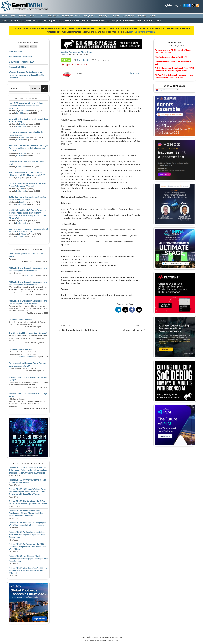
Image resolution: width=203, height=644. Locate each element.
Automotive (129, 21)
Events (158, 21)
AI (108, 21)
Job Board (128, 15)
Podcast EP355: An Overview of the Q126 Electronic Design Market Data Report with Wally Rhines (27, 546)
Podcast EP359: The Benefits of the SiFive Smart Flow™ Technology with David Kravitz (28, 502)
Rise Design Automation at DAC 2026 (171, 57)
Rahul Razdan (29, 275)
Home (4, 15)
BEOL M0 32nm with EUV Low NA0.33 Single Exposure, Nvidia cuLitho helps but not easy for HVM (28, 148)
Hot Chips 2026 (15, 51)
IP (41, 15)
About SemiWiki (112, 640)
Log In (177, 5)
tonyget (19, 178)
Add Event (24, 46)
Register (167, 5)
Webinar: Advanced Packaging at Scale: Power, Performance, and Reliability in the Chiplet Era (26, 75)
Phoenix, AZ (82, 60)
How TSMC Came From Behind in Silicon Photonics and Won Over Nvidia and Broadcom (26, 105)
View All (33, 46)
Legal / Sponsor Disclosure (94, 640)
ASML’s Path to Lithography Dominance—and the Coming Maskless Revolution (174, 76)
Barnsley (22, 124)
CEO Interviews (27, 21)
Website (136, 73)
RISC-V (84, 21)
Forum (22, 15)
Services (52, 15)
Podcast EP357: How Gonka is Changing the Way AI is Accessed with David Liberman (27, 524)
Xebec (21, 189)
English (161, 89)
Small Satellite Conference (20, 57)
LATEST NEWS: (10, 21)
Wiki (13, 15)
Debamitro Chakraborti (25, 357)
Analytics (88, 15)
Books (116, 15)
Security (103, 15)
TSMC (60, 21)
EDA (32, 15)
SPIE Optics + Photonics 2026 (21, 62)
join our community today (142, 32)
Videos (153, 15)
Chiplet (51, 21)
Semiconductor (69, 15)
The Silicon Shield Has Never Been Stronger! (28, 333)
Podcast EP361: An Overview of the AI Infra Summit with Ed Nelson (27, 481)
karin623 (19, 113)
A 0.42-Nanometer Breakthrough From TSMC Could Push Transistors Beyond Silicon (174, 69)
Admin (65, 54)
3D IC (139, 21)
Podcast (141, 15)
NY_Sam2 (20, 140)
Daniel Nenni (24, 111)
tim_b (21, 221)
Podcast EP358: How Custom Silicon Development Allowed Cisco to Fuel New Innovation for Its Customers (26, 513)
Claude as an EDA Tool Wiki (20, 320)
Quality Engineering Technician (76, 52)
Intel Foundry (72, 21)
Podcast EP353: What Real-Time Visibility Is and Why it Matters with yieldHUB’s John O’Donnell (28, 570)
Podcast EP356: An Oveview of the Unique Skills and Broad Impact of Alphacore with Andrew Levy (27, 534)
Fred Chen (22, 153)
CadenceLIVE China (17, 67)
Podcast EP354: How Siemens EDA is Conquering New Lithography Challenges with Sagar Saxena (28, 558)
